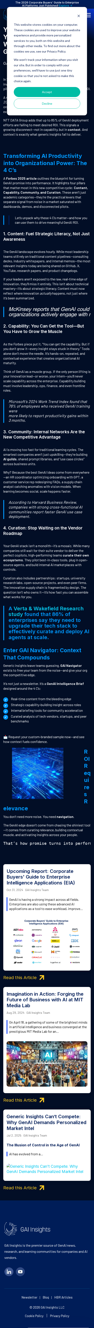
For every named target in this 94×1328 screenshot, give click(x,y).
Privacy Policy (59, 1316)
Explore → (65, 5)
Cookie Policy (34, 1316)
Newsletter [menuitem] (29, 1297)
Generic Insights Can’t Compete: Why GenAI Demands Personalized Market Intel (46, 1122)
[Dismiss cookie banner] (78, 16)
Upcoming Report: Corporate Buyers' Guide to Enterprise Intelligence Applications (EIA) (41, 877)
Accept (47, 92)
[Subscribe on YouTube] (20, 1271)
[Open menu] (88, 15)
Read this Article (20, 977)
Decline (47, 103)
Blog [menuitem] (46, 1297)
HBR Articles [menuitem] (63, 1297)
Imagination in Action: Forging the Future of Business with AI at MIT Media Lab (45, 999)
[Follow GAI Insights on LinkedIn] (9, 1271)
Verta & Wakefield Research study (46, 611)
